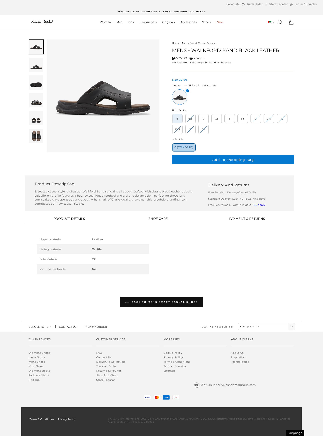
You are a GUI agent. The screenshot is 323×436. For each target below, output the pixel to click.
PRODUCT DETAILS (69, 219)
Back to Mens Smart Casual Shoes (164, 302)
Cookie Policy (173, 352)
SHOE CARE (158, 219)
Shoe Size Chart (107, 375)
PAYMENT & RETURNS (247, 219)
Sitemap (169, 370)
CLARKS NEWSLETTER (218, 326)
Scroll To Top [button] (40, 326)
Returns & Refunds (108, 370)
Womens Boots (39, 370)
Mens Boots (37, 357)
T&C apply (258, 204)
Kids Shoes (36, 366)
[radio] (179, 97)
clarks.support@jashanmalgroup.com (228, 385)
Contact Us (104, 357)
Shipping (196, 62)
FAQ (99, 352)
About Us (237, 352)
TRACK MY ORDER (94, 326)
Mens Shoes (37, 361)
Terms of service (175, 366)
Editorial (34, 380)
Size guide (179, 79)
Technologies (240, 361)
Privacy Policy (173, 357)
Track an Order (106, 366)
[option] (161, 11)
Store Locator (105, 380)
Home (176, 43)
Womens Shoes (39, 352)
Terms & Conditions (177, 361)
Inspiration (238, 357)
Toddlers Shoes (39, 375)
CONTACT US (68, 326)
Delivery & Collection (110, 361)
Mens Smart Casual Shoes (198, 43)
